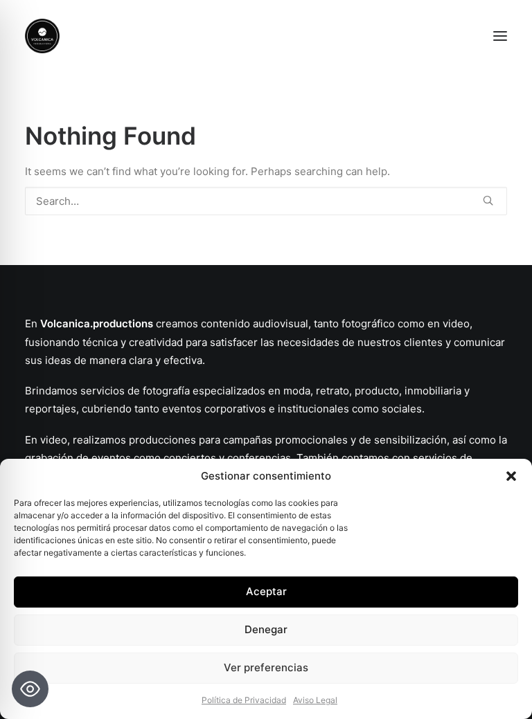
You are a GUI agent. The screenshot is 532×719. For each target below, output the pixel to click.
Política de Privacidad (244, 700)
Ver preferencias (266, 667)
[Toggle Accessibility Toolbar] (30, 689)
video (456, 323)
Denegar (266, 629)
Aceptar (266, 591)
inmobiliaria (433, 390)
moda (295, 390)
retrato (332, 390)
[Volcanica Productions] (266, 36)
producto (377, 390)
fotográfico (368, 323)
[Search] (266, 201)
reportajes (50, 408)
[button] (511, 476)
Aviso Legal (315, 700)
